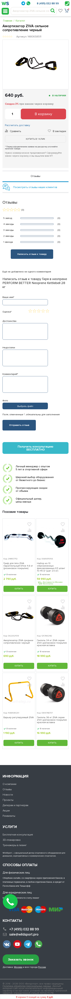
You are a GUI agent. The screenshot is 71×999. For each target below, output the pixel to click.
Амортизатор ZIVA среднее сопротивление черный (18, 641)
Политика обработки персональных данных (27, 986)
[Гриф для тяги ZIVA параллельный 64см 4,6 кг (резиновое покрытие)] (18, 537)
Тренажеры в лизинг (15, 845)
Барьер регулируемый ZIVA (18, 717)
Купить (19, 588)
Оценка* (7, 311)
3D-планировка (11, 840)
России (42, 967)
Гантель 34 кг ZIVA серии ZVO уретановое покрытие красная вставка (52, 643)
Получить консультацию (35, 448)
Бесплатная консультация (18, 834)
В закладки (59, 131)
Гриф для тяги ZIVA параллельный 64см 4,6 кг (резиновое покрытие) (18, 566)
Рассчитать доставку (17, 125)
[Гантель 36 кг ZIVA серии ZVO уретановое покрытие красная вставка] (52, 691)
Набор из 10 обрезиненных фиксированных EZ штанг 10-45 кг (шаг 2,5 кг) (51, 567)
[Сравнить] (29, 530)
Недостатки (8, 347)
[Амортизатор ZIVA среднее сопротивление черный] (18, 614)
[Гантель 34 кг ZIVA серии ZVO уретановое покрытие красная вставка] (52, 614)
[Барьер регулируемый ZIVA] (18, 691)
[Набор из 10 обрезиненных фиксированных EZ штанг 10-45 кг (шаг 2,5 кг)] (52, 537)
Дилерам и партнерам (15, 805)
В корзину (43, 114)
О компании (9, 784)
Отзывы (7, 789)
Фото (5, 400)
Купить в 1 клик (35, 139)
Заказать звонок (21, 960)
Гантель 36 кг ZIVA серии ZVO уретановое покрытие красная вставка (52, 720)
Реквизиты (9, 816)
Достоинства (9, 321)
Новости (8, 794)
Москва (18, 967)
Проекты (8, 800)
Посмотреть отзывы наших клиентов (35, 187)
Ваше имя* (8, 297)
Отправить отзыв (19, 425)
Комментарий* (10, 374)
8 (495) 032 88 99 (48, 3)
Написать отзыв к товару (32, 254)
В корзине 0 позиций (34, 997)
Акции (6, 810)
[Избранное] (60, 11)
